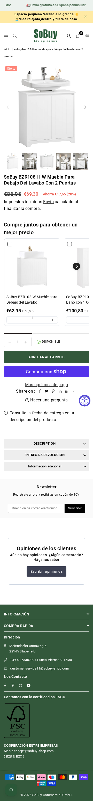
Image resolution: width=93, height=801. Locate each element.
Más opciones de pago (46, 384)
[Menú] (6, 36)
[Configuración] (85, 36)
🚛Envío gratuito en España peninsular (53, 5)
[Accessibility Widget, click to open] (84, 400)
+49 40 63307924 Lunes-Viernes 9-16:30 (41, 660)
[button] (77, 36)
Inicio (7, 49)
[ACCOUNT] (68, 36)
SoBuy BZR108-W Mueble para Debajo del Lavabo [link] (31, 299)
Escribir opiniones (46, 571)
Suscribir (75, 508)
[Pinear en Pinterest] (53, 391)
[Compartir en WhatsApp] (67, 391)
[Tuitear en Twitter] (46, 391)
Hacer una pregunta (48, 400)
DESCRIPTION (45, 443)
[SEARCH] (15, 36)
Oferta (11, 68)
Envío (48, 201)
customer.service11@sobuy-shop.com (39, 668)
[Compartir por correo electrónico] (73, 391)
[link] (32, 266)
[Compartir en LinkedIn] (60, 391)
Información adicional (44, 466)
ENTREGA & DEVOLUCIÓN (45, 455)
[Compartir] (40, 391)
